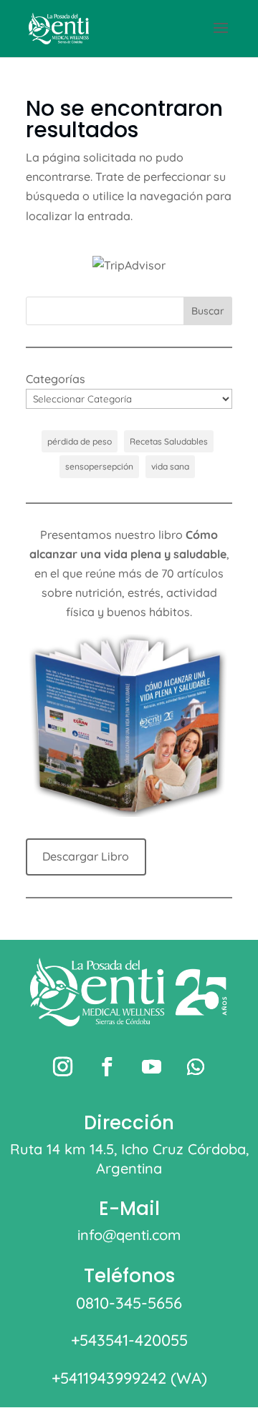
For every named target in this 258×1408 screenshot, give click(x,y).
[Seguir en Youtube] (151, 1067)
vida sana (170, 466)
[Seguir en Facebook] (106, 1067)
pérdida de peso (79, 441)
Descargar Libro (85, 856)
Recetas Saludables (169, 441)
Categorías (55, 379)
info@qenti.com (129, 1235)
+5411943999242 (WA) (129, 1378)
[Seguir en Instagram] (62, 1067)
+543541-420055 (129, 1340)
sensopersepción (99, 466)
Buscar (207, 310)
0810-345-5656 (129, 1303)
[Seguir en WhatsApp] (195, 1067)
